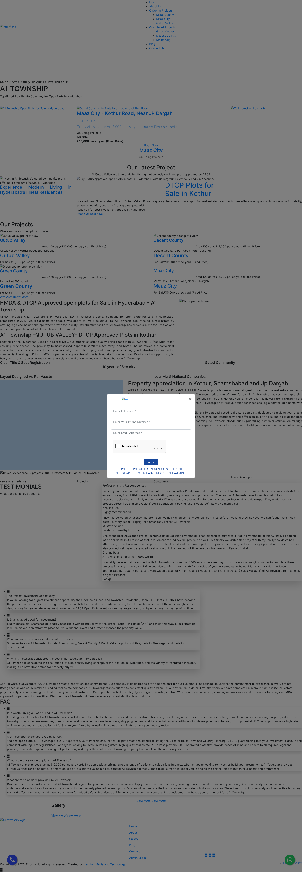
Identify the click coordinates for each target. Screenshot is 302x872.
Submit (151, 462)
